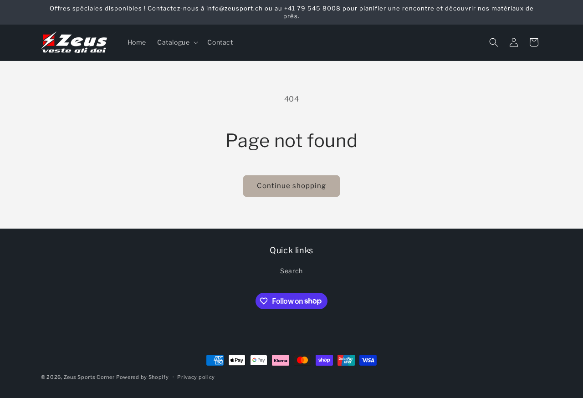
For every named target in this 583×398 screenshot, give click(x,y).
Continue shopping (291, 186)
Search (291, 271)
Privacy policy (196, 376)
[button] (177, 42)
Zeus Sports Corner (89, 377)
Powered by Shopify (142, 377)
